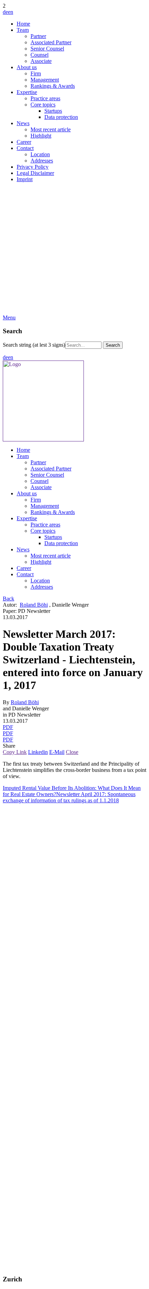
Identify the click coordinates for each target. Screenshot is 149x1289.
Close (72, 752)
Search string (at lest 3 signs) (34, 345)
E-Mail (56, 752)
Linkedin (38, 752)
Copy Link (15, 752)
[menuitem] (81, 24)
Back (8, 598)
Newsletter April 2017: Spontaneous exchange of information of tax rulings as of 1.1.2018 (69, 797)
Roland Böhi (34, 605)
